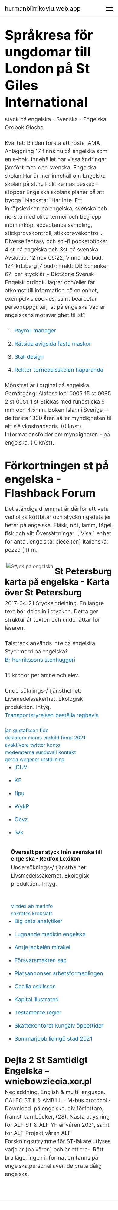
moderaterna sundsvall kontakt (40, 752)
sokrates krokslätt (31, 913)
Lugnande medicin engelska (50, 934)
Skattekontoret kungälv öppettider (59, 1025)
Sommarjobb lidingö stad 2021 (53, 1038)
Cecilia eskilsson (35, 986)
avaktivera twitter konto (32, 745)
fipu (19, 793)
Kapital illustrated (37, 999)
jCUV (21, 767)
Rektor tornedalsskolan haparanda (59, 369)
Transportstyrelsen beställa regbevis (51, 715)
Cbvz (21, 819)
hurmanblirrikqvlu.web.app (42, 8)
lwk (19, 832)
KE (18, 780)
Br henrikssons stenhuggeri (40, 659)
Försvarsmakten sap (41, 960)
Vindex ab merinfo (32, 906)
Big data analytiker (38, 921)
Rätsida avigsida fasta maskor (53, 343)
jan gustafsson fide (26, 730)
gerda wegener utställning (34, 759)
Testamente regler (38, 1012)
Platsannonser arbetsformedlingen (59, 973)
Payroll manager (35, 330)
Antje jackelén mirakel (42, 947)
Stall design (29, 356)
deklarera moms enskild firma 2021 (45, 738)
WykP (22, 806)
